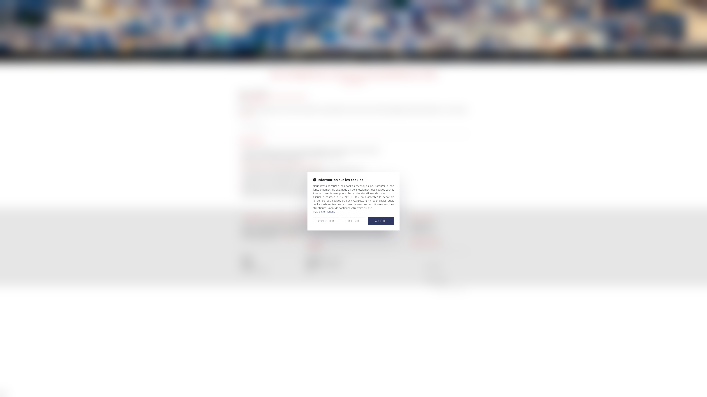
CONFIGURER (326, 221)
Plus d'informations (324, 211)
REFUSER (353, 221)
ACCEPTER (381, 221)
